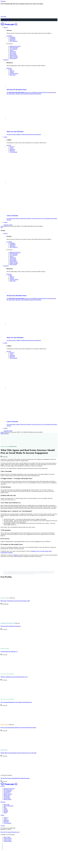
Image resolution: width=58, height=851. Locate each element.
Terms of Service (8, 838)
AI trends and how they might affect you (9, 651)
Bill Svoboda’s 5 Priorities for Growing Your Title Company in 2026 (15, 600)
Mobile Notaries (13, 55)
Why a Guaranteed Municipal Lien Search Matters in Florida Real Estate (16, 702)
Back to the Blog (5, 433)
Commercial (12, 38)
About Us (12, 146)
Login (2, 226)
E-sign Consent (7, 839)
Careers (11, 148)
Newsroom (12, 149)
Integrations (12, 39)
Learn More (3, 16)
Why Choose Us (14, 41)
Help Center (12, 74)
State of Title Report (8, 805)
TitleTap (16, 555)
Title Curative (13, 53)
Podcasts (12, 72)
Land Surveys (7, 792)
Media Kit (12, 150)
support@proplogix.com (13, 832)
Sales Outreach (13, 58)
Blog (11, 69)
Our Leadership (13, 152)
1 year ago (4, 629)
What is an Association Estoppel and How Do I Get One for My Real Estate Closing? (18, 727)
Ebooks (5, 812)
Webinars (12, 70)
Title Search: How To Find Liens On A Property (11, 626)
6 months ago (5, 604)
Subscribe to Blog (8, 225)
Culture (5, 137)
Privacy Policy (7, 837)
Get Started (9, 35)
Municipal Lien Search (15, 46)
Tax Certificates (13, 49)
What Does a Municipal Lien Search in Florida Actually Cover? (14, 676)
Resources (6, 59)
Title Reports (13, 51)
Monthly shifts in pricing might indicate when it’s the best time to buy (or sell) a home (18, 752)
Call (2, 227)
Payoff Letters (13, 54)
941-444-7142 (7, 19)
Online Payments (8, 841)
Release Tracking (14, 57)
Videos (5, 808)
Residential (12, 37)
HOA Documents (14, 47)
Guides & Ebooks (14, 73)
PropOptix (3, 1)
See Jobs (9, 145)
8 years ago (4, 456)
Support (5, 20)
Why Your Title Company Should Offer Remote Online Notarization (15, 778)
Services (6, 27)
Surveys (12, 50)
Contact (5, 222)
